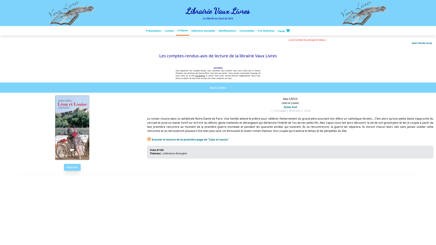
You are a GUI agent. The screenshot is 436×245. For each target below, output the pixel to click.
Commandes (246, 30)
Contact (169, 30)
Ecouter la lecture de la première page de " (190, 139)
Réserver (72, 167)
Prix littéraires (266, 30)
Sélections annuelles (203, 30)
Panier (282, 30)
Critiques (182, 30)
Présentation (153, 30)
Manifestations (227, 30)
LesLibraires (200, 76)
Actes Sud (290, 107)
